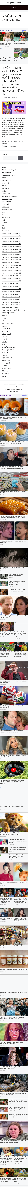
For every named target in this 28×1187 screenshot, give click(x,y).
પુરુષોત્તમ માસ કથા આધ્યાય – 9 (11, 305)
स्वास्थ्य (4, 178)
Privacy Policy (13, 384)
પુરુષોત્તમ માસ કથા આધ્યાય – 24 (11, 275)
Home (6, 384)
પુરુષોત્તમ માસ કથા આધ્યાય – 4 (11, 291)
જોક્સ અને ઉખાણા (7, 209)
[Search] (20, 158)
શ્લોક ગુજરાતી (6, 363)
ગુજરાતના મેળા (6, 204)
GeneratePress (14, 391)
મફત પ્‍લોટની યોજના (8, 323)
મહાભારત (4, 326)
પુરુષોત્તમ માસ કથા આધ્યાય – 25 (11, 278)
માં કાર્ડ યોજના (6, 328)
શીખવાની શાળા (6, 360)
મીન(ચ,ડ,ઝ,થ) (6, 334)
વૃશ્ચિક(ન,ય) (5, 352)
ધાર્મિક (4, 220)
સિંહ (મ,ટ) (5, 371)
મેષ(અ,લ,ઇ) (5, 336)
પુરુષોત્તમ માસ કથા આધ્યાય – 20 (11, 265)
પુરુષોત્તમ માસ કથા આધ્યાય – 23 (11, 273)
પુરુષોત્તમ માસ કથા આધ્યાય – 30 (11, 289)
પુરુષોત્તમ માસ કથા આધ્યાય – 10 (11, 236)
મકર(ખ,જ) (5, 320)
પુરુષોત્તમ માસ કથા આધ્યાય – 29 (11, 283)
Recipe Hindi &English (9, 170)
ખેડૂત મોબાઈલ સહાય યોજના (10, 196)
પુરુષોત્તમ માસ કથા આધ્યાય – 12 (11, 241)
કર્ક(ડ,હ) (4, 191)
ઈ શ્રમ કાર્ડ (5, 183)
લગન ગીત (5, 339)
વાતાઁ (3, 344)
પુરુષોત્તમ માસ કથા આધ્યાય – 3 (11, 286)
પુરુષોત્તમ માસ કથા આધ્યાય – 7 (11, 299)
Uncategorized (7, 172)
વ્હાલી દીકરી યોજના (7, 358)
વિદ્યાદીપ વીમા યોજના (8, 347)
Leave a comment (10, 146)
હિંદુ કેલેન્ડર (5, 373)
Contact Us (14, 386)
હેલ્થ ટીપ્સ (5, 376)
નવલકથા (4, 223)
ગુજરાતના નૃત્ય (6, 201)
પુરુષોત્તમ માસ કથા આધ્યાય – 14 (11, 246)
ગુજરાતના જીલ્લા (7, 199)
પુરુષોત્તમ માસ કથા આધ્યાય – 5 (11, 294)
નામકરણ (4, 225)
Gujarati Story (14, 3)
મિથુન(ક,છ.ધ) (6, 331)
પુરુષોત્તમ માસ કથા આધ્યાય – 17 (11, 254)
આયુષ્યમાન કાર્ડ (6, 180)
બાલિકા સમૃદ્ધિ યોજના (8, 313)
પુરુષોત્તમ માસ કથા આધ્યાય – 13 (11, 244)
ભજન (4, 318)
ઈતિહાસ (4, 185)
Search (4, 154)
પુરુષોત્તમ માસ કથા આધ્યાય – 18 (11, 257)
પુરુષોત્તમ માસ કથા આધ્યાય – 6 (11, 297)
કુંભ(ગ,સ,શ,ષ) (6, 193)
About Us (21, 384)
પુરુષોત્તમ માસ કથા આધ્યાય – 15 (11, 249)
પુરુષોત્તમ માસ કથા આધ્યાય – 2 (11, 262)
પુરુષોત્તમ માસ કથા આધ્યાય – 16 (11, 252)
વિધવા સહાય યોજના (8, 350)
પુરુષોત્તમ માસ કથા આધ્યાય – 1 (11, 233)
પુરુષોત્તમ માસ (8, 141)
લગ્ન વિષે (4, 342)
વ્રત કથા (4, 355)
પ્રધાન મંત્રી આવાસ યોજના (10, 307)
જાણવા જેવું (5, 207)
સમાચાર (4, 365)
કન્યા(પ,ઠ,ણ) (6, 188)
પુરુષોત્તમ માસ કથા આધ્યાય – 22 (11, 270)
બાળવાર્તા (4, 315)
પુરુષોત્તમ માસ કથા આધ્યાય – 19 (11, 260)
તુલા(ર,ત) (4, 212)
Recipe (4, 167)
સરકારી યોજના (6, 368)
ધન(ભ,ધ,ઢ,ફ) (6, 217)
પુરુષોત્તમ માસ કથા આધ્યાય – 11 (11, 238)
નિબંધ (4, 228)
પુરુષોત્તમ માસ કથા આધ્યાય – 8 (11, 302)
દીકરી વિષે (5, 215)
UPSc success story (8, 175)
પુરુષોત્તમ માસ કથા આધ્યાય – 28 (11, 281)
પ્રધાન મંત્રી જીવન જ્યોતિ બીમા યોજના (13, 310)
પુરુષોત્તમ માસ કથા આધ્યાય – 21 (11, 268)
